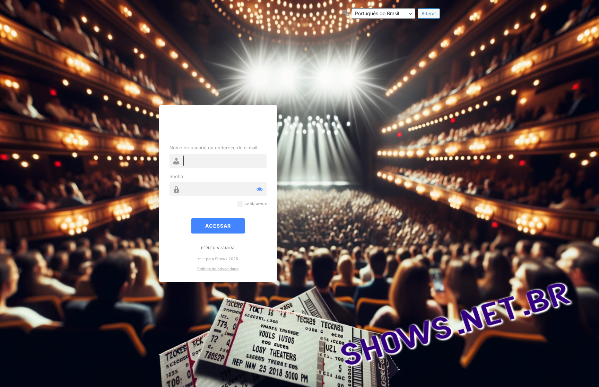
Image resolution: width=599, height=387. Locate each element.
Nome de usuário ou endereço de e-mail (213, 147)
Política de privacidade (217, 268)
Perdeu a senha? (218, 248)
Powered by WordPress (218, 125)
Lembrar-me (255, 203)
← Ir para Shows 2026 (218, 258)
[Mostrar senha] (260, 189)
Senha (176, 176)
